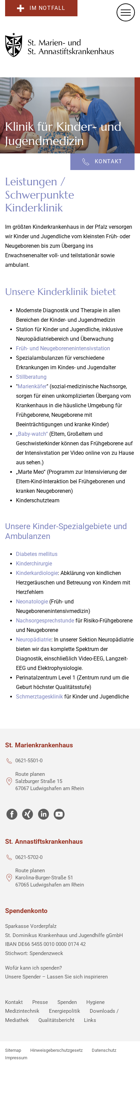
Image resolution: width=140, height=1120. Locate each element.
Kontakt (14, 1002)
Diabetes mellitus (36, 554)
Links (90, 1020)
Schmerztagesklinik (39, 696)
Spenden (67, 1002)
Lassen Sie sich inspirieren (77, 977)
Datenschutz (104, 1050)
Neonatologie (32, 601)
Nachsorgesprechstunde (45, 620)
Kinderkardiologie (37, 573)
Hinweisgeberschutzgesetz (56, 1050)
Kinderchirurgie (34, 563)
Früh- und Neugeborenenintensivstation (63, 348)
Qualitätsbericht (56, 1020)
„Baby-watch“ (32, 434)
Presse (40, 1002)
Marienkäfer (32, 386)
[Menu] (126, 12)
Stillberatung (31, 377)
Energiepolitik (64, 1011)
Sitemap (13, 1050)
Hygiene (95, 1002)
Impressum (16, 1057)
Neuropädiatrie (33, 639)
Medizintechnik (22, 1011)
